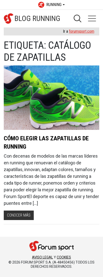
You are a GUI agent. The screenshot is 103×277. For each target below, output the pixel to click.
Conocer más (18, 215)
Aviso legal (42, 257)
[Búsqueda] (77, 18)
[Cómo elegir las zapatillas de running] (51, 97)
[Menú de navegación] (92, 18)
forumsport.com (81, 31)
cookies (64, 257)
